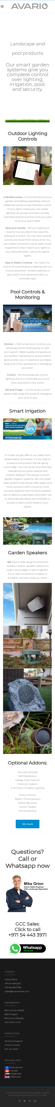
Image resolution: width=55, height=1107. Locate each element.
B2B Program (11, 1014)
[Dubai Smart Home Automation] (29, 6)
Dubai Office (11, 979)
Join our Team (11, 1049)
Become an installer (14, 1010)
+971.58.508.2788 (13, 987)
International (15, 1067)
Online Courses (12, 1045)
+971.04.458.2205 (13, 983)
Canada (13, 1070)
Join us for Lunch (13, 1022)
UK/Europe (15, 1076)
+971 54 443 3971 (27, 935)
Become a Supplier (14, 1018)
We (9, 562)
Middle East (15, 1073)
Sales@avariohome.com (17, 991)
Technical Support (14, 1041)
